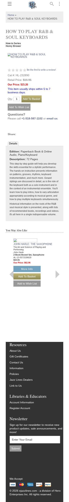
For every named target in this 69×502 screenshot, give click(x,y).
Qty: (10, 99)
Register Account (20, 408)
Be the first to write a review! (41, 70)
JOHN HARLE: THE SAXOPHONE (32, 244)
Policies (14, 374)
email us (52, 118)
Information (16, 368)
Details (13, 143)
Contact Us (16, 362)
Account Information (22, 402)
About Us (15, 350)
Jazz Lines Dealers (21, 379)
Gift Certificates (19, 356)
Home (11, 15)
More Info (27, 268)
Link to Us (16, 385)
